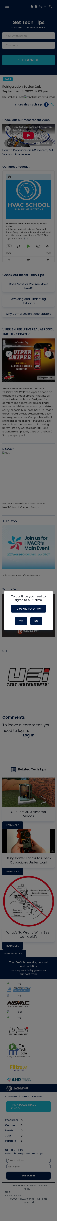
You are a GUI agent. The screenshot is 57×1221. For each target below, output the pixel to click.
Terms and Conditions (28, 608)
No (36, 621)
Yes (21, 621)
